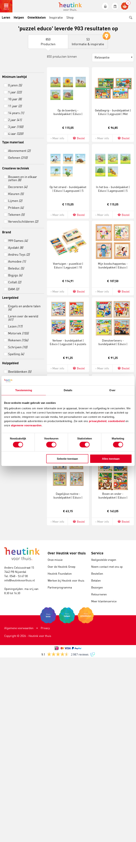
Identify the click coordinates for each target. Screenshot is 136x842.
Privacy (45, 628)
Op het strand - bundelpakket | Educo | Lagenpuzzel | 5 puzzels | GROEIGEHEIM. (68, 190)
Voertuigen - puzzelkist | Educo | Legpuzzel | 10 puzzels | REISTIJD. (68, 267)
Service (97, 553)
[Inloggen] (105, 6)
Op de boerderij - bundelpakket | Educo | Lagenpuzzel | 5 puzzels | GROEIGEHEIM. (67, 116)
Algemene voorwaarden (18, 628)
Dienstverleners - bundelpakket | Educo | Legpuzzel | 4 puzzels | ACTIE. (112, 344)
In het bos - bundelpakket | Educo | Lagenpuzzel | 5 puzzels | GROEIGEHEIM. (113, 190)
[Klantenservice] (115, 6)
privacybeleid (98, 421)
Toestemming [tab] (23, 390)
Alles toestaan (111, 458)
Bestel (81, 138)
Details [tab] (68, 390)
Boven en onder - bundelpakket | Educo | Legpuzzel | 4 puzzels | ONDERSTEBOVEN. (112, 499)
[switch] (51, 444)
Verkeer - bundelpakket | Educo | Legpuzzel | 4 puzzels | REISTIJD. (68, 344)
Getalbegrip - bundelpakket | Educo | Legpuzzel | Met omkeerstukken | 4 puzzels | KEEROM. (113, 116)
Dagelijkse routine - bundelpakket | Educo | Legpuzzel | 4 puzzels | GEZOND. (67, 499)
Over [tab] (112, 390)
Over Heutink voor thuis (67, 553)
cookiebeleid (117, 421)
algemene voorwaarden (26, 425)
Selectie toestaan (67, 458)
